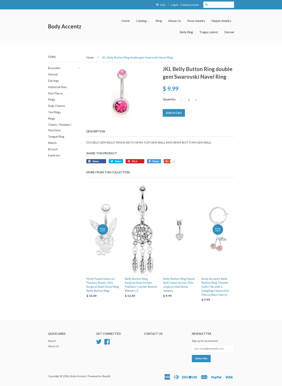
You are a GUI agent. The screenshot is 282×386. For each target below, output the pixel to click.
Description (95, 131)
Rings (51, 118)
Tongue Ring (56, 136)
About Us (174, 20)
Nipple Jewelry (221, 20)
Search (52, 340)
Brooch (53, 149)
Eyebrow (54, 155)
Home (125, 20)
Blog (159, 20)
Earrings (53, 80)
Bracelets (54, 68)
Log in (174, 4)
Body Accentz (64, 26)
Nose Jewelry (196, 20)
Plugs (51, 99)
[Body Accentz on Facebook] (107, 341)
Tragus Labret (208, 32)
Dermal (229, 32)
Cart (162, 4)
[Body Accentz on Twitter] (99, 341)
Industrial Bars (57, 87)
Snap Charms (56, 105)
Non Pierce (55, 93)
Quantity (169, 99)
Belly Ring (186, 32)
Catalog (141, 20)
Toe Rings (54, 112)
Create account (189, 4)
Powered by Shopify (98, 376)
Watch (52, 143)
